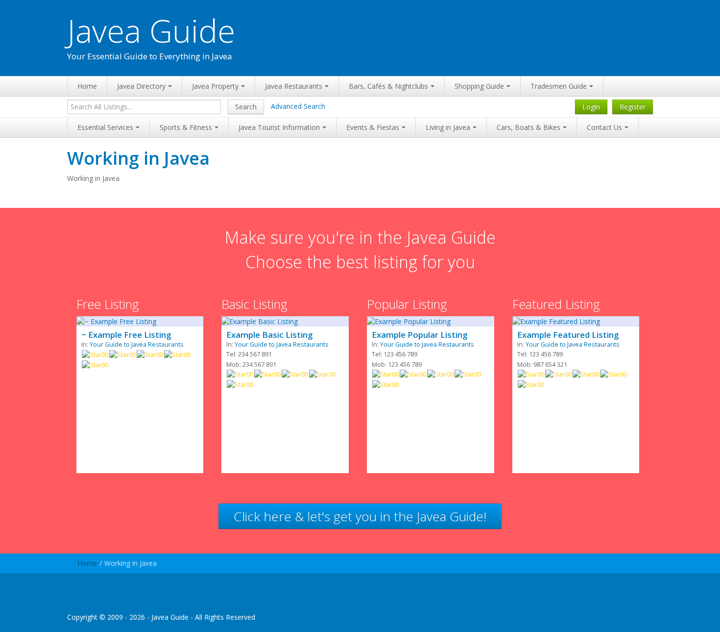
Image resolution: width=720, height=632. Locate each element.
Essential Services (105, 127)
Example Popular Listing (419, 335)
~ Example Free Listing (126, 335)
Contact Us (604, 127)
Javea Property (215, 86)
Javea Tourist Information (279, 127)
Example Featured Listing (568, 335)
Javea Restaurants (293, 86)
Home (87, 86)
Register (633, 106)
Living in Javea (448, 127)
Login (591, 106)
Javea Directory (141, 86)
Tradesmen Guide (558, 86)
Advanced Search (298, 106)
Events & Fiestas (372, 127)
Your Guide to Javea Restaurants (137, 344)
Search (246, 106)
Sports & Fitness (186, 127)
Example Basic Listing (269, 335)
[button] (360, 516)
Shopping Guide (479, 86)
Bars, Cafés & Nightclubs (388, 86)
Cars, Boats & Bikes (528, 127)
